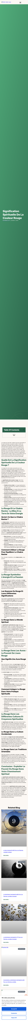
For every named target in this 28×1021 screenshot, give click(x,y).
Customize (14, 1013)
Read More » (6, 855)
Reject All (14, 1017)
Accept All (14, 1009)
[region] (14, 1008)
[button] (20, 2)
